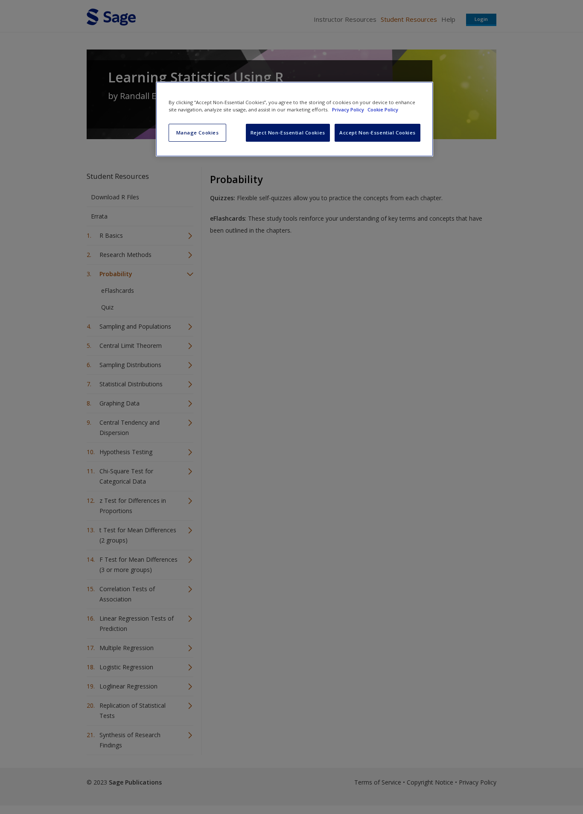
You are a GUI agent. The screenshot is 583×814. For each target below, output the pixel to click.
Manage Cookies (197, 132)
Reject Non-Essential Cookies (288, 132)
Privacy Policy (348, 109)
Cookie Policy (382, 109)
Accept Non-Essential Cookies (377, 132)
